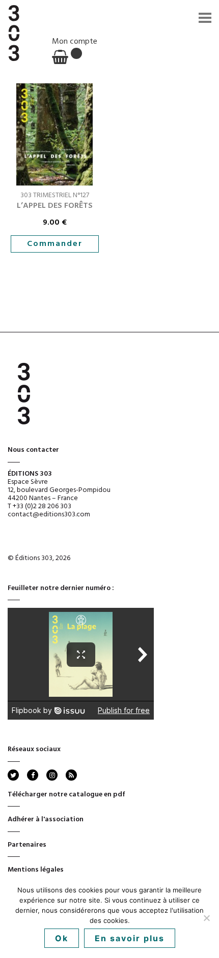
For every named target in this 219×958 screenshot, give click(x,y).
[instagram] (52, 775)
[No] (206, 918)
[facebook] (32, 775)
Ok (61, 938)
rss (70, 775)
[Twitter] (13, 775)
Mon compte (74, 41)
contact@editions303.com (49, 514)
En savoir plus (130, 938)
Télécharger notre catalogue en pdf (66, 794)
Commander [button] (55, 244)
